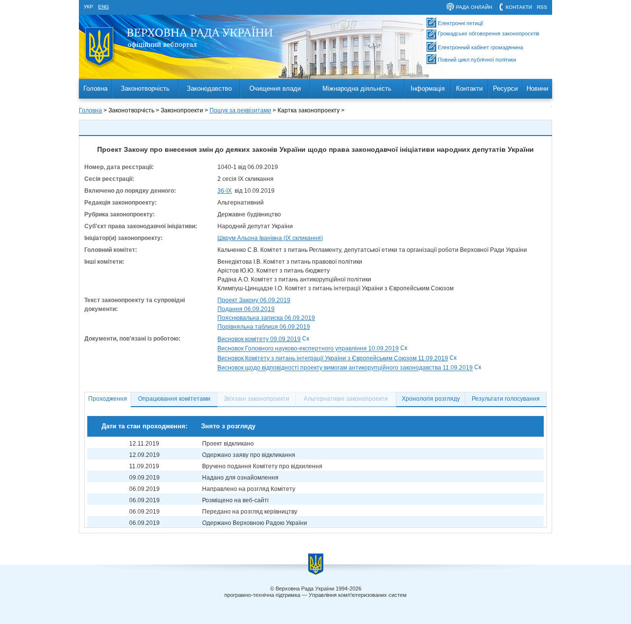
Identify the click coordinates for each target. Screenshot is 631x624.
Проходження (107, 398)
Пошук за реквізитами (240, 110)
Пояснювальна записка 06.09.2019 (266, 317)
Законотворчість (145, 88)
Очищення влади (275, 88)
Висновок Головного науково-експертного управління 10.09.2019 (308, 349)
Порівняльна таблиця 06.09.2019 (263, 326)
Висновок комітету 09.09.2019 (259, 339)
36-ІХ (224, 190)
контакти (519, 7)
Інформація (428, 88)
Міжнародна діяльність (356, 88)
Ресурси (505, 88)
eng (103, 6)
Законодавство (209, 88)
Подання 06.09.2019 (246, 309)
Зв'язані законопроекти (256, 398)
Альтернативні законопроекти (346, 398)
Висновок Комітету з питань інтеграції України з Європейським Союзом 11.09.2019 (332, 358)
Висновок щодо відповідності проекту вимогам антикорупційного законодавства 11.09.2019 (345, 368)
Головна (95, 88)
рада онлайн (474, 7)
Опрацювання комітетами (174, 398)
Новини (537, 88)
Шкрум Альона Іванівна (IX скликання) (270, 238)
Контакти (469, 88)
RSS (542, 7)
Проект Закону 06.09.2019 (253, 300)
